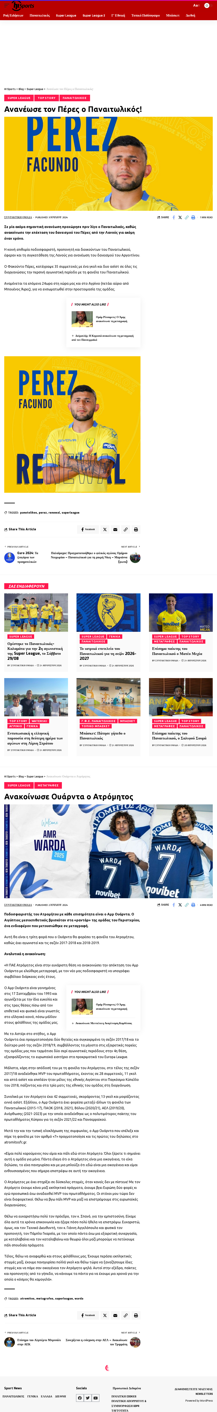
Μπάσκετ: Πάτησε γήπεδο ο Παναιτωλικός (102, 736)
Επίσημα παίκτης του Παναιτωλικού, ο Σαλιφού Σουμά (179, 736)
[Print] (193, 217)
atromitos (27, 1298)
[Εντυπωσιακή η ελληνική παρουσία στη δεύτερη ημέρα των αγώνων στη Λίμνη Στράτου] (36, 697)
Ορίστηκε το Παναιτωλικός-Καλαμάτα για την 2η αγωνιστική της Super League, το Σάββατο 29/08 (35, 651)
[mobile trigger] (7, 5)
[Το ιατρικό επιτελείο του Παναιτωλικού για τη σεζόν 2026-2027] (108, 612)
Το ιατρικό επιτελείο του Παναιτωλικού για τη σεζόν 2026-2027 (108, 653)
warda (79, 1298)
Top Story (47, 97)
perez (43, 512)
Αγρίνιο (15, 726)
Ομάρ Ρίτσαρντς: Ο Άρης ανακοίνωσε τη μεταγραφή (111, 319)
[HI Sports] (22, 5)
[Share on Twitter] (180, 217)
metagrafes (44, 1298)
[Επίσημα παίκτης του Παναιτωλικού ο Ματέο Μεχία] (181, 612)
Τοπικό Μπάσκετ (96, 726)
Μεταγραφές (164, 641)
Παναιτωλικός (75, 97)
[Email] (115, 529)
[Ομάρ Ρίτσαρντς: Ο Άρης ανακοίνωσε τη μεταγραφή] (82, 319)
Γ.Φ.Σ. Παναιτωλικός (98, 720)
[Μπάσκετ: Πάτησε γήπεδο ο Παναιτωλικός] (108, 697)
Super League (19, 97)
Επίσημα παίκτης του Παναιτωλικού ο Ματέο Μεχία (177, 651)
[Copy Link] (187, 217)
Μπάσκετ (127, 720)
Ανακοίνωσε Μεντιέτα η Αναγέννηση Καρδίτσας (103, 1023)
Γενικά (114, 636)
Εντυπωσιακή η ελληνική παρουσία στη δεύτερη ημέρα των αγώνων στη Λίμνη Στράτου (35, 738)
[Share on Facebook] (174, 217)
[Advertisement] (108, 52)
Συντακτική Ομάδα (18, 217)
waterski (39, 720)
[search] (188, 5)
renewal (54, 512)
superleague (70, 512)
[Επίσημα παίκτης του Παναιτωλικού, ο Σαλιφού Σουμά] (181, 697)
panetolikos (28, 512)
